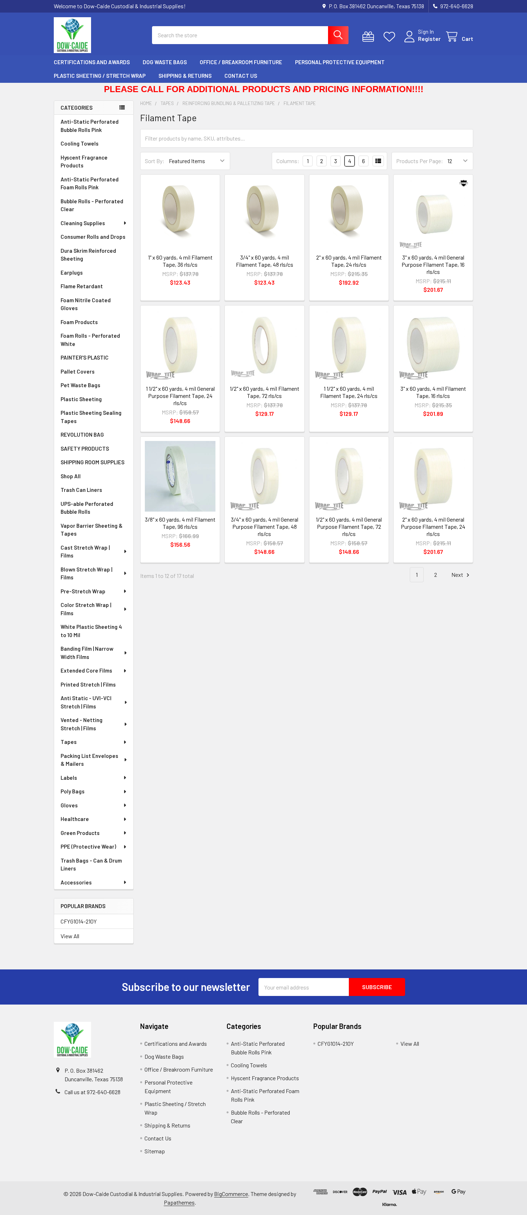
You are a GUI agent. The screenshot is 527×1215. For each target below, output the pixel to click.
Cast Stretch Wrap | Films (85, 551)
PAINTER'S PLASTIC (85, 357)
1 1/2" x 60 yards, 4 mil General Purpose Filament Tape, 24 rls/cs (180, 395)
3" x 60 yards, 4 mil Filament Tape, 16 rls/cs (433, 392)
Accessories (76, 882)
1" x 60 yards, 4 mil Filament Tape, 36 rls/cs (180, 261)
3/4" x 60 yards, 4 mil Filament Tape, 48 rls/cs (264, 261)
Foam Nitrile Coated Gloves (86, 304)
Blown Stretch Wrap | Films (86, 573)
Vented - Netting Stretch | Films (82, 724)
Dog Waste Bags (165, 62)
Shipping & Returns (185, 75)
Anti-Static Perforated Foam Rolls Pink (90, 183)
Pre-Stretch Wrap (83, 591)
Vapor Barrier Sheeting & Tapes (92, 529)
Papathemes (179, 1202)
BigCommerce (231, 1193)
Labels (69, 777)
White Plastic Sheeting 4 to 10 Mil (91, 630)
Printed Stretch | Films (88, 684)
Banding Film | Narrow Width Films (87, 652)
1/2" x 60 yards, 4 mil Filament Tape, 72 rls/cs (264, 392)
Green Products (80, 833)
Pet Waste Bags (80, 385)
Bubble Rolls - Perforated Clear (92, 205)
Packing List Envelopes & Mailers (89, 760)
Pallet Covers (78, 371)
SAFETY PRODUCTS (85, 448)
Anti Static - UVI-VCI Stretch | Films (86, 702)
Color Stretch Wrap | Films (86, 609)
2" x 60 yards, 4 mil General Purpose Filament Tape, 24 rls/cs (433, 526)
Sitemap (154, 1151)
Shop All (71, 476)
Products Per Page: (419, 160)
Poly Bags (73, 791)
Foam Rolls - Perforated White (90, 339)
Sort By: (155, 160)
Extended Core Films (86, 670)
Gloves (69, 805)
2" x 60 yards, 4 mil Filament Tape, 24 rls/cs (349, 261)
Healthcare (75, 819)
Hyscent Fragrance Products (84, 161)
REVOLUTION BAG (82, 434)
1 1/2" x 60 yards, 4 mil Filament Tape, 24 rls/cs (349, 392)
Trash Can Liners (81, 490)
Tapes (69, 742)
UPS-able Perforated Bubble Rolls (87, 507)
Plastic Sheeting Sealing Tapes (91, 416)
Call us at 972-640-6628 (92, 1091)
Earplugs (72, 272)
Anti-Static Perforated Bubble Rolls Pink (90, 125)
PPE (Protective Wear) (88, 846)
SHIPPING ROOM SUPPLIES (92, 462)
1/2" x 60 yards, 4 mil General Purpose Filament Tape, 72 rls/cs (349, 526)
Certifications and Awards (92, 62)
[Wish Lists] (391, 36)
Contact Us (240, 75)
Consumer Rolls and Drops (93, 236)
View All (70, 935)
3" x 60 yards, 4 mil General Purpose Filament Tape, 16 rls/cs (433, 264)
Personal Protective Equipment (340, 62)
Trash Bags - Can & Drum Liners (91, 864)
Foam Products (79, 322)
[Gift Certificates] (369, 36)
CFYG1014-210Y (79, 921)
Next (457, 574)
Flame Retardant (82, 286)
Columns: (287, 160)
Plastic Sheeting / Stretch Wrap (100, 75)
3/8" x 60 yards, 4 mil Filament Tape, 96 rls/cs (180, 523)
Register (429, 38)
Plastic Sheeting (81, 399)
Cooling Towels (80, 143)
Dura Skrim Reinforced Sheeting (88, 254)
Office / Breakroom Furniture (241, 62)
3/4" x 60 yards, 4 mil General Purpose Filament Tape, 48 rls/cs (264, 526)
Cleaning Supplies (83, 223)
